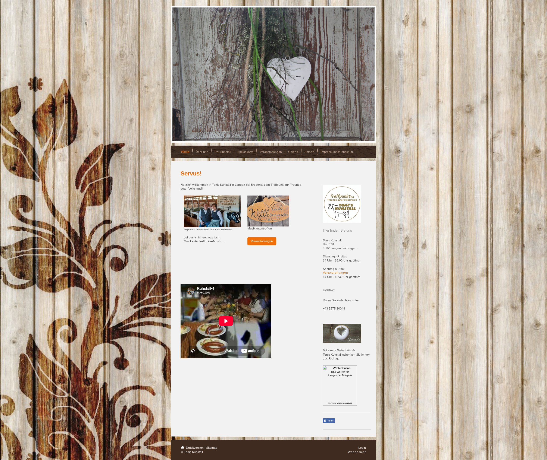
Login (362, 447)
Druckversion (194, 447)
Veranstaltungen (262, 241)
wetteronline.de (344, 403)
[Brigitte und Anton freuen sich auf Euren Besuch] (212, 211)
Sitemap (211, 447)
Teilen (330, 420)
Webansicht (357, 452)
